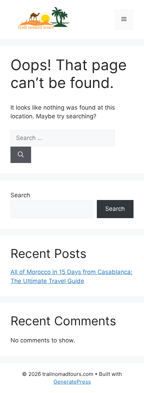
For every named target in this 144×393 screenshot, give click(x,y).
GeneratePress (72, 381)
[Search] (20, 155)
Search (20, 195)
